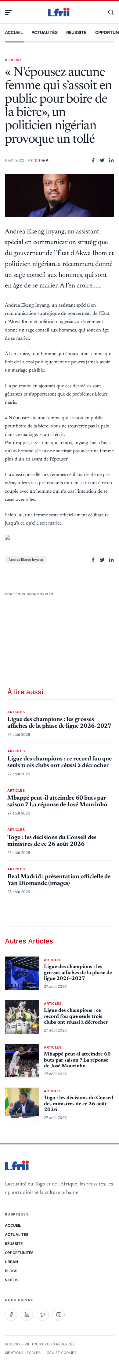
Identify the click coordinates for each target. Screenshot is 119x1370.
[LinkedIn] (27, 1315)
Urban (11, 1262)
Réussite (76, 32)
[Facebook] (11, 1315)
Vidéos (12, 1280)
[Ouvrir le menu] (11, 12)
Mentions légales (23, 1353)
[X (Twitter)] (43, 1315)
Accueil (14, 32)
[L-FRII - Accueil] (59, 12)
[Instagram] (58, 1315)
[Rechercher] (108, 12)
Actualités (44, 32)
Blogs (11, 1271)
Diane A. (42, 160)
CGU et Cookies (62, 1353)
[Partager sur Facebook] (93, 160)
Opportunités (19, 1252)
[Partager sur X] (102, 160)
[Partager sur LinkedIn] (111, 160)
